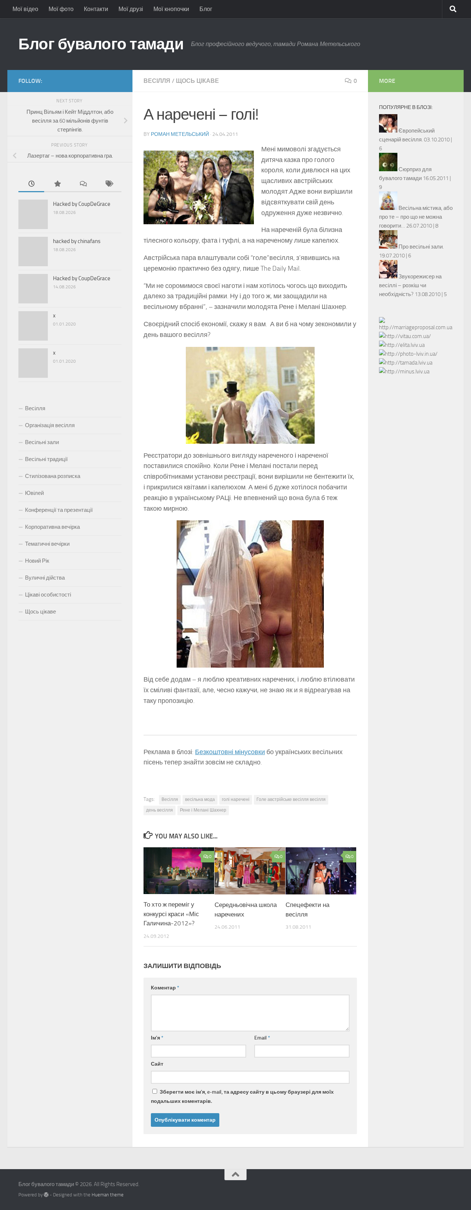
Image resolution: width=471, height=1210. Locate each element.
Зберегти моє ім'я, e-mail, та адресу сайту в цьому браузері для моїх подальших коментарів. (242, 1096)
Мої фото (61, 9)
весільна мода (200, 799)
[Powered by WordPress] (46, 1194)
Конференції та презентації (59, 510)
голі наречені (235, 799)
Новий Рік (37, 560)
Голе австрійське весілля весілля (291, 799)
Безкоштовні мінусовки (230, 752)
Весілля (157, 80)
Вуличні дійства (45, 577)
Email (262, 1038)
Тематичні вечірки (47, 544)
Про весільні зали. (421, 246)
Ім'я (157, 1038)
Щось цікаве (197, 80)
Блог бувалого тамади (101, 44)
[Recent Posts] (31, 184)
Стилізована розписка (52, 476)
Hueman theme (108, 1194)
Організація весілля (50, 425)
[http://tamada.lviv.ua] (405, 362)
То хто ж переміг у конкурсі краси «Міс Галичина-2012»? (171, 914)
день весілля (159, 810)
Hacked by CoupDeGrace (81, 204)
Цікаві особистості (48, 594)
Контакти (96, 9)
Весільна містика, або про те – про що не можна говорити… (416, 217)
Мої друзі (130, 9)
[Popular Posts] (57, 184)
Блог (205, 9)
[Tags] (108, 184)
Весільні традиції (46, 459)
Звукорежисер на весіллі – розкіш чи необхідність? (410, 285)
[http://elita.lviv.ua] (402, 345)
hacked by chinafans (76, 241)
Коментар (165, 988)
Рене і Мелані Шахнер (203, 810)
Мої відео (25, 9)
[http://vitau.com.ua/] (405, 336)
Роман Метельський (180, 134)
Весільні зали (42, 442)
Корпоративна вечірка (52, 527)
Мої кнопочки (171, 9)
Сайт (157, 1064)
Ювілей (34, 493)
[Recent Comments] (83, 184)
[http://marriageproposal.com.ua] (416, 327)
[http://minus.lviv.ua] (404, 371)
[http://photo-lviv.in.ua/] (408, 354)
